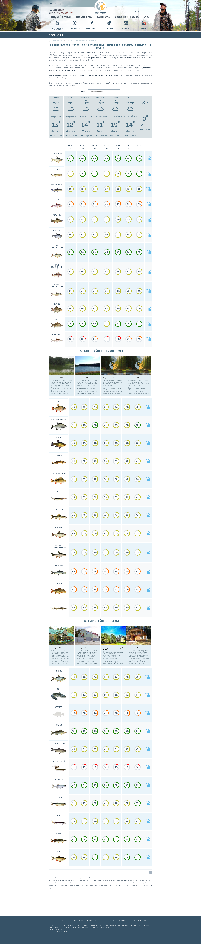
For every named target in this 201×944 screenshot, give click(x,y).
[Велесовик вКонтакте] (51, 3)
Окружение (120, 17)
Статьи (146, 17)
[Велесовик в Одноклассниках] (55, 3)
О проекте (59, 920)
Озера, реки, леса (84, 17)
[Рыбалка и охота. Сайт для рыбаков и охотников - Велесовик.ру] (100, 7)
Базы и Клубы (103, 17)
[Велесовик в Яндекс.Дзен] (60, 3)
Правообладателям (138, 920)
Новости (134, 17)
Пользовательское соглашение (81, 920)
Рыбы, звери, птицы (61, 17)
